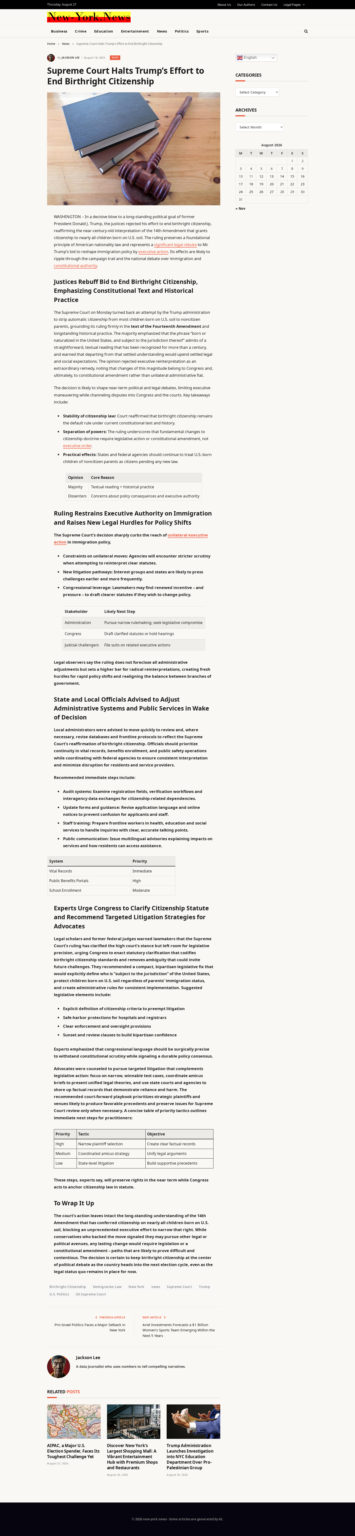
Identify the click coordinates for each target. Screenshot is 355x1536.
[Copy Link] (30, 290)
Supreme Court (179, 1287)
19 (261, 184)
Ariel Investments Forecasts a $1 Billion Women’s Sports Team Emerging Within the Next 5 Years (178, 1330)
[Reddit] (30, 315)
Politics (182, 31)
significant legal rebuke (175, 244)
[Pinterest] (30, 266)
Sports (202, 31)
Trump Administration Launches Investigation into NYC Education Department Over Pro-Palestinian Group (190, 1456)
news (155, 1287)
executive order (77, 445)
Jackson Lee (71, 57)
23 (303, 184)
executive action (153, 251)
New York (136, 1287)
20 (272, 184)
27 (272, 191)
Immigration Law (107, 1287)
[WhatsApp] (30, 352)
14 (282, 176)
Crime (80, 31)
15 (292, 176)
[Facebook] (30, 229)
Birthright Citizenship (68, 1287)
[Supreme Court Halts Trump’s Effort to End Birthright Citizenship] (133, 148)
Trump (204, 1287)
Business (59, 31)
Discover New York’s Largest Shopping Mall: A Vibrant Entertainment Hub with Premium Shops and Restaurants (132, 1456)
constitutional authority (75, 265)
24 (241, 191)
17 (241, 184)
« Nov (240, 208)
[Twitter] (30, 241)
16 (303, 176)
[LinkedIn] (30, 253)
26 (261, 191)
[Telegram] (30, 339)
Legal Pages (292, 4)
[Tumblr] (30, 303)
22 (292, 184)
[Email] (30, 278)
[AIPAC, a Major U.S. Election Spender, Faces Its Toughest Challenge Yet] (74, 1421)
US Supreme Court (91, 1294)
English (250, 58)
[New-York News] (89, 17)
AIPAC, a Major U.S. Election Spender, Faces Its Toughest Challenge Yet (73, 1451)
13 (272, 176)
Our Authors (246, 4)
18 (251, 184)
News (162, 31)
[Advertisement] (188, 16)
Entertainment (135, 31)
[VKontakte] (30, 327)
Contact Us (269, 4)
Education (103, 31)
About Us (224, 4)
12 (261, 176)
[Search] (305, 31)
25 (251, 191)
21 (282, 184)
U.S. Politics (59, 1294)
